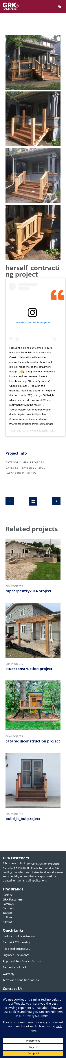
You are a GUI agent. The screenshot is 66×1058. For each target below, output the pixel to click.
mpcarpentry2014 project (29, 590)
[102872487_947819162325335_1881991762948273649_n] (33, 232)
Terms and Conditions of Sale (21, 980)
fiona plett (35, 430)
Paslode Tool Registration (19, 936)
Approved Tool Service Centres (22, 961)
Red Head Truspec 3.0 (16, 948)
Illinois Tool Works (41, 868)
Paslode (8, 895)
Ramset (7, 921)
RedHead (8, 908)
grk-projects (33, 462)
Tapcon (7, 912)
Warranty (8, 973)
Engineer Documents (16, 955)
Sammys (8, 904)
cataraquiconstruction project (33, 741)
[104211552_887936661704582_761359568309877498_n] (33, 175)
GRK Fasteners (13, 899)
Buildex (7, 917)
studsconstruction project (29, 668)
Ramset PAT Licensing (16, 942)
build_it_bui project (23, 818)
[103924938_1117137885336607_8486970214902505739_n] (33, 118)
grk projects (25, 473)
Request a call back (15, 967)
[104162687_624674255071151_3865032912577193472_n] (33, 62)
